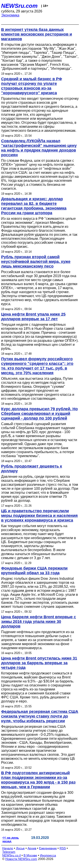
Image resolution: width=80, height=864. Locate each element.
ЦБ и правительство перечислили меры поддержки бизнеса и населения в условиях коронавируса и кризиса (39, 515)
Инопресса (48, 855)
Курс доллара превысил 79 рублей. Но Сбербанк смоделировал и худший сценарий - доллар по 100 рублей (39, 413)
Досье (20, 848)
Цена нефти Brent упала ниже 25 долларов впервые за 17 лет (33, 316)
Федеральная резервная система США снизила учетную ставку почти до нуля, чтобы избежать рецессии (39, 716)
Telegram (8, 852)
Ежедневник (48, 848)
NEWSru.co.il (11, 855)
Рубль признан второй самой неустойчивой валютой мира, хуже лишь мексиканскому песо (35, 261)
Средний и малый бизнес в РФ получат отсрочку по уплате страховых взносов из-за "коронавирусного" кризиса (31, 86)
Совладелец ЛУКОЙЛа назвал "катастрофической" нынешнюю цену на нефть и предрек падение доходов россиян (39, 148)
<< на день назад (10, 839)
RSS (63, 848)
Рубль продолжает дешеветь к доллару (31, 468)
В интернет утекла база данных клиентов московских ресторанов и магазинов (36, 34)
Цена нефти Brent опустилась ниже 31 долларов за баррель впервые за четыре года (39, 663)
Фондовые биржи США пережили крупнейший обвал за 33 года (34, 570)
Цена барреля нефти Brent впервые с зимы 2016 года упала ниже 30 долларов (38, 621)
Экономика (10, 15)
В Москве (30, 855)
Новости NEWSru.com (21, 859)
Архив (32, 848)
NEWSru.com (19, 5)
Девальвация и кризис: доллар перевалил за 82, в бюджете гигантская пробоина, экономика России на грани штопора (33, 206)
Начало (7, 848)
